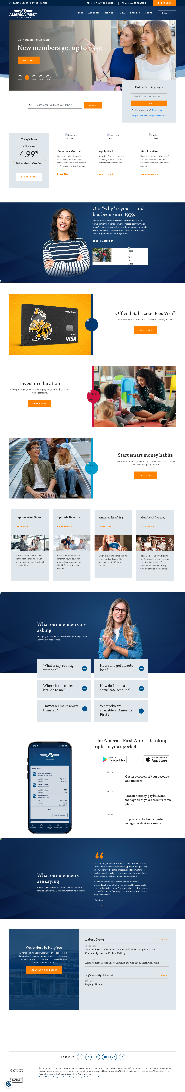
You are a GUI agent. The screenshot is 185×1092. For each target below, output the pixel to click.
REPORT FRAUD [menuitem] (61, 1046)
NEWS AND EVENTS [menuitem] (63, 1038)
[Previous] (95, 906)
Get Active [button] (146, 526)
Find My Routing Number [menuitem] (101, 3)
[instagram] (97, 1057)
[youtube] (105, 1057)
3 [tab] (34, 77)
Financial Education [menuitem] (134, 3)
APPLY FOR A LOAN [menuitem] (106, 1034)
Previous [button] (14, 160)
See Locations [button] (148, 174)
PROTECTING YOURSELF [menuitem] (65, 1034)
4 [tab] (41, 77)
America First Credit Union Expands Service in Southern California (122, 962)
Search (167, 13)
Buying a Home (93, 984)
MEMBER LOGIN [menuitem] (164, 3)
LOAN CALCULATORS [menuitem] (64, 1042)
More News (162, 940)
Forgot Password (157, 115)
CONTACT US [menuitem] (102, 1046)
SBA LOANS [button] (28, 64)
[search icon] (31, 105)
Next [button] (44, 160)
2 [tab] (27, 77)
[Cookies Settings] (9, 1084)
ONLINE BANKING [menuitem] (105, 1042)
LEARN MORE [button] (145, 330)
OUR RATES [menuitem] (102, 1031)
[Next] (100, 906)
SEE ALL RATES (29, 177)
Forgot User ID (139, 115)
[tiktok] (113, 1057)
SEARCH (93, 105)
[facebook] (80, 1057)
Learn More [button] (63, 174)
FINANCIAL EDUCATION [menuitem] (65, 1031)
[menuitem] (80, 13)
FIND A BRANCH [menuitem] (104, 1038)
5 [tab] (48, 77)
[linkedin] (122, 1057)
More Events (161, 975)
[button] (106, 241)
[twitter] (88, 1057)
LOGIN (149, 103)
